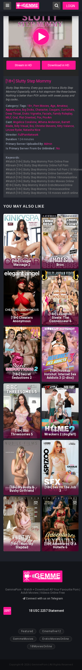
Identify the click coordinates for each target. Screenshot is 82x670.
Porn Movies (41, 105)
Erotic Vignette (31, 113)
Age (52, 105)
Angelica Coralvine (25, 122)
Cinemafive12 (51, 631)
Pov (39, 117)
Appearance (13, 109)
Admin (48, 144)
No (58, 148)
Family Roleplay (62, 113)
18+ (29, 105)
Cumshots (67, 109)
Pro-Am (47, 117)
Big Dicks (28, 109)
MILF (8, 117)
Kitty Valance (65, 126)
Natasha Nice (31, 130)
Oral (15, 117)
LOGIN (70, 6)
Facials (46, 113)
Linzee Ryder (14, 130)
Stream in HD (23, 65)
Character (41, 109)
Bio (32, 126)
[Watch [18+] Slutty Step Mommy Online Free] (41, 36)
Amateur (62, 105)
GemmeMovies (23, 638)
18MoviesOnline (41, 646)
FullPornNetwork (28, 134)
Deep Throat (13, 113)
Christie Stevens (45, 126)
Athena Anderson (49, 122)
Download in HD (58, 65)
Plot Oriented (27, 117)
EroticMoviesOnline (55, 638)
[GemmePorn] (27, 5)
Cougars (54, 109)
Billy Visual (21, 126)
